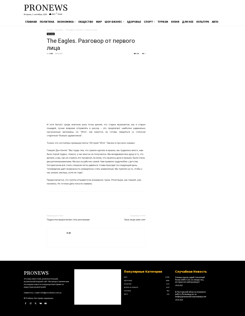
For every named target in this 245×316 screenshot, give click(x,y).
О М (51, 53)
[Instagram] (30, 303)
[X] (56, 60)
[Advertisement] (155, 9)
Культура (59, 30)
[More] (76, 60)
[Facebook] (49, 60)
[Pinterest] (63, 60)
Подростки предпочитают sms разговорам (68, 219)
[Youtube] (45, 303)
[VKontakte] (40, 303)
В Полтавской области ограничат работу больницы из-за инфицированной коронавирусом (190, 294)
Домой (50, 30)
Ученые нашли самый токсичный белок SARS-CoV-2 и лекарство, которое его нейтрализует (190, 279)
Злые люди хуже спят (134, 219)
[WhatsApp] (69, 60)
